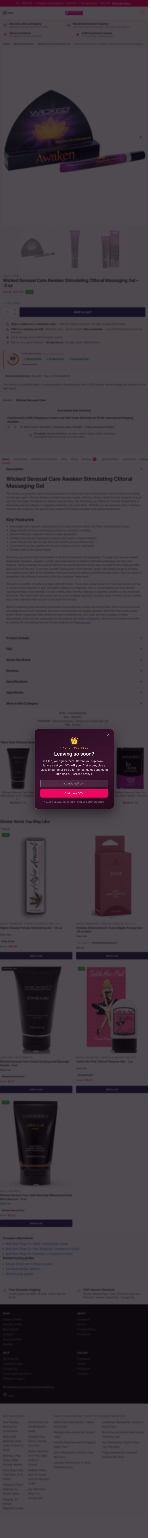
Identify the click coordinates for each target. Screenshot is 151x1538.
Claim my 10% (74, 793)
